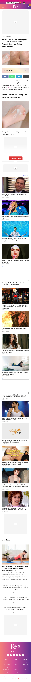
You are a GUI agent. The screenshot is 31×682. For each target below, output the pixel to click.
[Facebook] (8, 655)
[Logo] (15, 6)
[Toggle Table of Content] (25, 70)
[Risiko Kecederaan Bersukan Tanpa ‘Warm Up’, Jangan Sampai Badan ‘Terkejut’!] (15, 554)
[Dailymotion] (23, 655)
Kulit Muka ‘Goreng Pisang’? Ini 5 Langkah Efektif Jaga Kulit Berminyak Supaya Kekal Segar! (15, 587)
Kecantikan (8, 36)
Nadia (4, 48)
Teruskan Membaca (15, 158)
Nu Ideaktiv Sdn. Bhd (14, 678)
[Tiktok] (17, 655)
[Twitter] (14, 655)
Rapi (3, 36)
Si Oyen (10, 87)
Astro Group (26, 678)
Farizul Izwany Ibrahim (7, 570)
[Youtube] (20, 655)
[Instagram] (11, 655)
